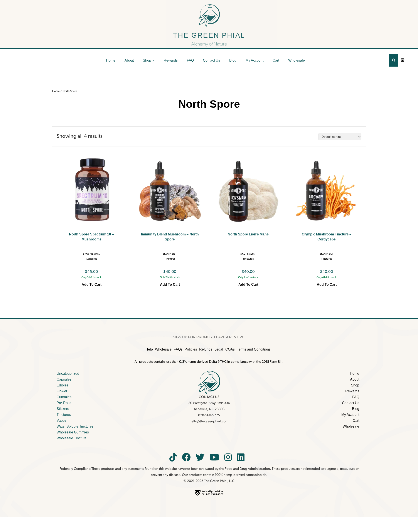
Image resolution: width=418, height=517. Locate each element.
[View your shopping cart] (402, 60)
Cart (276, 60)
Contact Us (211, 60)
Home (110, 60)
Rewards (171, 60)
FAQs (178, 349)
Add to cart (91, 284)
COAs (230, 349)
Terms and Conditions (254, 349)
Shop (147, 60)
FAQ (190, 60)
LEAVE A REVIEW (228, 337)
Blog (232, 60)
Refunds (205, 349)
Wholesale (296, 60)
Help (149, 349)
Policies (191, 349)
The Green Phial (209, 35)
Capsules (91, 258)
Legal (218, 349)
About (129, 60)
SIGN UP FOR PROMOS (192, 337)
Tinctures (169, 258)
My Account (254, 60)
